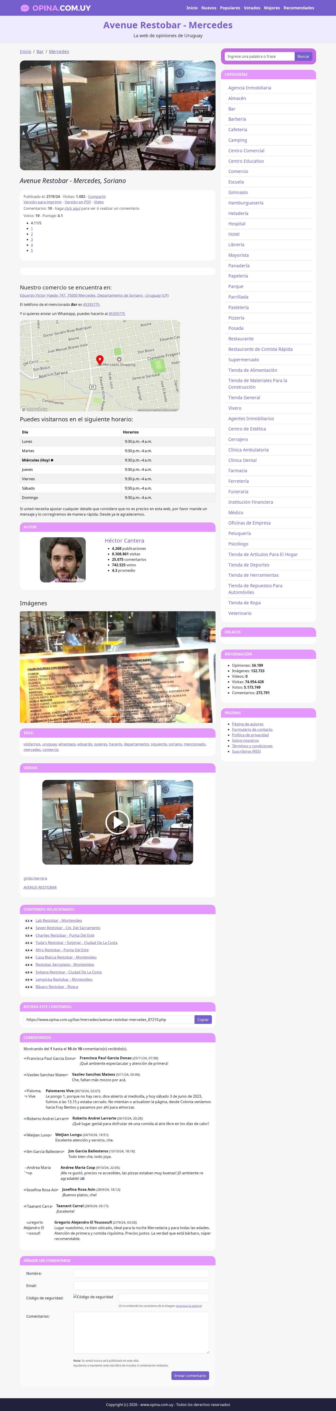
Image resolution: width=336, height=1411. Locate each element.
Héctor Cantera (124, 540)
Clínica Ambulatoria (248, 450)
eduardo (84, 744)
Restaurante (241, 339)
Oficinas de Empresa (249, 523)
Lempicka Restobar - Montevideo (64, 979)
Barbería (237, 119)
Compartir (97, 196)
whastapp (67, 744)
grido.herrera (35, 878)
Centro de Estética (247, 429)
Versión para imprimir (43, 202)
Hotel (234, 234)
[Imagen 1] (97, 716)
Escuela (236, 182)
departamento (136, 744)
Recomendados (299, 7)
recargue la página (188, 1306)
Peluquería (239, 533)
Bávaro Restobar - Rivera (57, 986)
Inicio (192, 7)
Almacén (237, 98)
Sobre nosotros (245, 740)
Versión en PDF (78, 202)
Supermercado (243, 360)
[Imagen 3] (113, 716)
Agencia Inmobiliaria (249, 88)
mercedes (32, 749)
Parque (235, 286)
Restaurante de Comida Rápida (260, 349)
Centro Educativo (246, 161)
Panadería (239, 265)
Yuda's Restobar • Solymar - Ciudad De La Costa (76, 942)
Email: (31, 1285)
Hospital (236, 223)
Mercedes (59, 51)
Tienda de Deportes (248, 565)
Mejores (272, 7)
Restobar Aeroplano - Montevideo (65, 964)
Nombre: (34, 1273)
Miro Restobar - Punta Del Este (62, 949)
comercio (51, 749)
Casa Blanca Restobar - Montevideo (66, 957)
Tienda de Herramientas (253, 575)
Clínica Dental (242, 460)
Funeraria (238, 491)
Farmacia (237, 470)
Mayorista (238, 255)
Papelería (238, 276)
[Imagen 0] (88, 716)
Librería (236, 244)
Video (99, 202)
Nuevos (208, 7)
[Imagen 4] (121, 716)
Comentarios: (38, 1316)
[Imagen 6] (138, 716)
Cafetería (237, 129)
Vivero (235, 408)
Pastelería (238, 307)
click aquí (72, 208)
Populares (230, 7)
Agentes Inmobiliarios (251, 418)
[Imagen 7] (146, 716)
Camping (237, 140)
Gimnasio (238, 192)
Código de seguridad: (44, 1298)
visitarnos (32, 744)
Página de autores (248, 723)
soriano (175, 744)
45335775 (91, 304)
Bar (40, 51)
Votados (252, 7)
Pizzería (236, 318)
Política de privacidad (250, 734)
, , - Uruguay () (94, 295)
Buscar (303, 56)
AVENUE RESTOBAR (40, 887)
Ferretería (238, 481)
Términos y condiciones (252, 745)
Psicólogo (238, 544)
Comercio (238, 171)
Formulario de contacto (252, 729)
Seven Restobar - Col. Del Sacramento (68, 927)
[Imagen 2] (105, 716)
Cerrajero (238, 439)
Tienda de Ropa (244, 603)
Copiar (203, 1019)
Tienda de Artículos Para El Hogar (263, 554)
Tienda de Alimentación (252, 370)
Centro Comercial (246, 150)
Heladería (238, 213)
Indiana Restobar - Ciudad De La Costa (69, 972)
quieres (100, 744)
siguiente (159, 744)
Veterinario (240, 613)
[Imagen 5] (130, 716)
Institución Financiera (250, 502)
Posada (236, 328)
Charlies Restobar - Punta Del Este (65, 935)
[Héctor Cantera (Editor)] (62, 559)
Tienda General (244, 397)
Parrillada (238, 297)
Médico (235, 512)
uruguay (49, 744)
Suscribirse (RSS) (246, 751)
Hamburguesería (246, 203)
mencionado (194, 744)
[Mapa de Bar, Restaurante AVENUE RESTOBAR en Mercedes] (100, 365)
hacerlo (115, 744)
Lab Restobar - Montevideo (59, 920)
